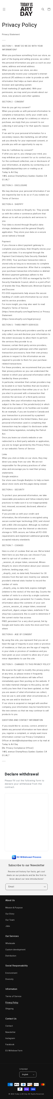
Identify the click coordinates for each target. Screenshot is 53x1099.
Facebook (9, 1044)
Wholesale (10, 943)
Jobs (7, 926)
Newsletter (10, 1032)
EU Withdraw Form (14, 1051)
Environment (11, 973)
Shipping (9, 1009)
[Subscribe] (44, 887)
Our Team (10, 920)
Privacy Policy (11, 1002)
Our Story (9, 914)
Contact (9, 1026)
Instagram (10, 1038)
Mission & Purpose (14, 908)
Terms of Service (13, 996)
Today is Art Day (21, 1094)
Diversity (9, 979)
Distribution (10, 956)
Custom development (15, 950)
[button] (4, 9)
